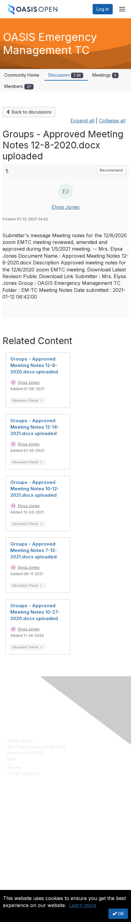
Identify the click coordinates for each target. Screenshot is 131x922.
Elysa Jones (65, 207)
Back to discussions (31, 111)
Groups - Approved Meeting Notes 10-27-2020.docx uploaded (35, 612)
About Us (16, 887)
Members (17, 86)
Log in (103, 9)
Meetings (104, 75)
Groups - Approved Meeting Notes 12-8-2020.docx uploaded (34, 365)
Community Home (21, 75)
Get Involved (20, 814)
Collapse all (112, 121)
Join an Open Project (28, 823)
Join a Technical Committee (34, 832)
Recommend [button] (111, 170)
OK (120, 913)
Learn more (82, 905)
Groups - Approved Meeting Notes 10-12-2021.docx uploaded (34, 488)
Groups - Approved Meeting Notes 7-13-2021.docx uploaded (33, 550)
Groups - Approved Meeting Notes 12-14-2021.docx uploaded (34, 427)
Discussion (64, 75)
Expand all (82, 121)
